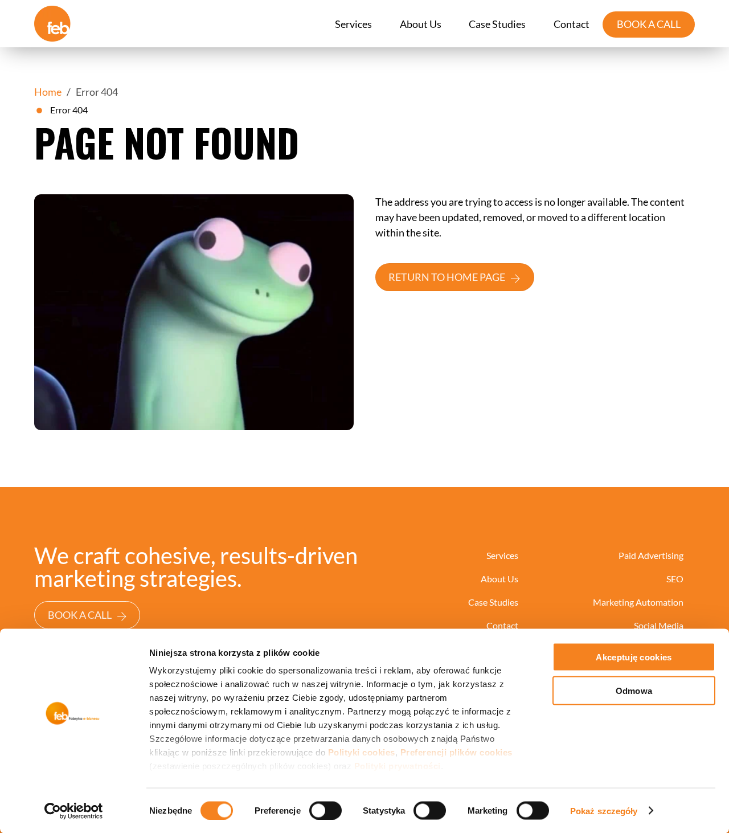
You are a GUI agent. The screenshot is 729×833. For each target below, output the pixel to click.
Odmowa (634, 690)
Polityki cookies (361, 752)
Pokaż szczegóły (604, 810)
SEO (674, 578)
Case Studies (497, 24)
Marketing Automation (638, 602)
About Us (420, 24)
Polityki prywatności (397, 766)
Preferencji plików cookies (456, 752)
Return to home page (446, 277)
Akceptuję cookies (633, 657)
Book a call (80, 615)
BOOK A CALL (649, 24)
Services (353, 24)
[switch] (325, 810)
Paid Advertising (651, 555)
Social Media (658, 625)
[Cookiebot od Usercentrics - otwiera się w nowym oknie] (74, 810)
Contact (571, 24)
